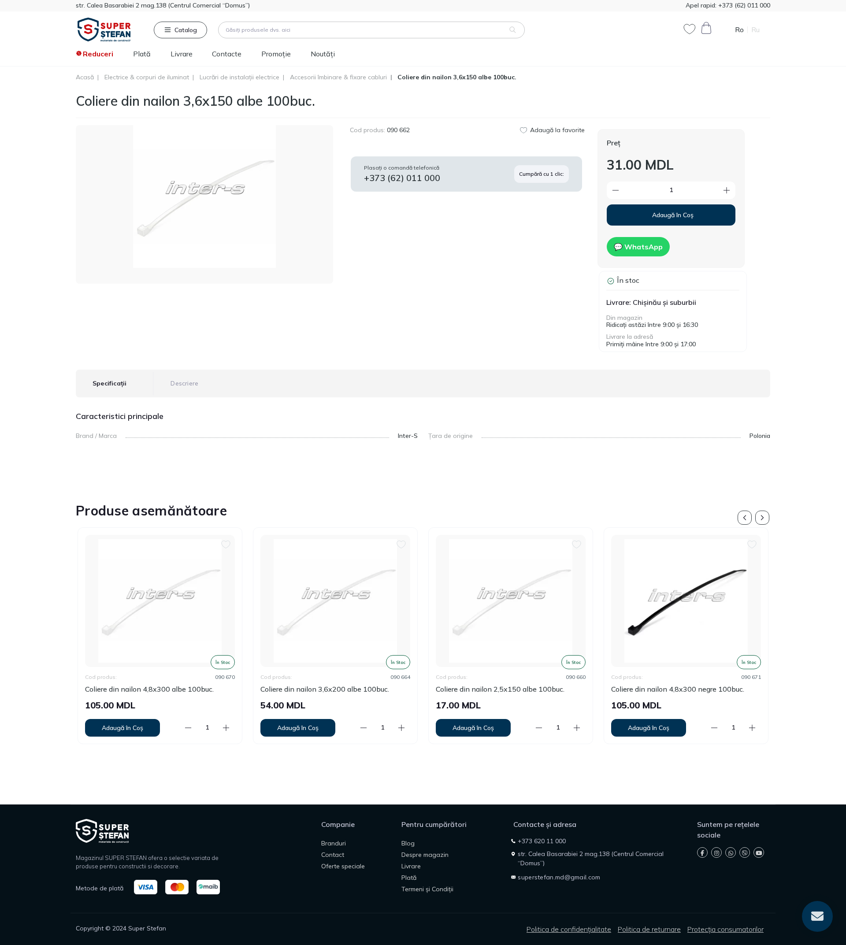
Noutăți (323, 53)
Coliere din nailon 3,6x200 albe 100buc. (184, 689)
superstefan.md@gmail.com (559, 877)
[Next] (762, 518)
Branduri (333, 843)
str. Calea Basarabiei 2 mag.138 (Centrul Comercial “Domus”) (163, 5)
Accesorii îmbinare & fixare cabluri (338, 77)
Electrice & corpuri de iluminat (146, 77)
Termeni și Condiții (427, 889)
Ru (755, 29)
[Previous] (745, 518)
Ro (739, 29)
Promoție (276, 53)
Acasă (85, 77)
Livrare (182, 53)
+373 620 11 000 (542, 841)
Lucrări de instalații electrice (239, 77)
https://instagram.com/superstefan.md (716, 852)
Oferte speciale (343, 866)
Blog (408, 843)
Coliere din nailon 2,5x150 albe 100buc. (359, 689)
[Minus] (634, 190)
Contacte (226, 53)
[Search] (512, 30)
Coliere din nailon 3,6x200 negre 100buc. (712, 689)
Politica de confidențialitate (569, 929)
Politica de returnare (649, 929)
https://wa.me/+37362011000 (730, 852)
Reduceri (98, 53)
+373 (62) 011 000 (743, 5)
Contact (332, 855)
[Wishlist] (85, 543)
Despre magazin (425, 855)
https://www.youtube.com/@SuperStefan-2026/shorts (758, 852)
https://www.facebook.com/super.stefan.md (702, 852)
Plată (142, 53)
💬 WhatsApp (638, 246)
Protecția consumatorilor (725, 929)
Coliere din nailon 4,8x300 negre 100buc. (537, 689)
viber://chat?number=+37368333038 (744, 852)
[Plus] (708, 190)
